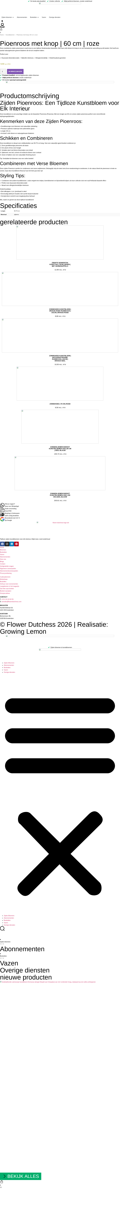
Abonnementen (5, 557)
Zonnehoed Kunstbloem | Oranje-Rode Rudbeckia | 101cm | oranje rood (60, 310)
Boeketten (3, 552)
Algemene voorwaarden (8, 568)
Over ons (3, 559)
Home (2, 35)
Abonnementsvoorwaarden (9, 571)
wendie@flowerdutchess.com (11, 601)
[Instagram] (7, 544)
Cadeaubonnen (5, 577)
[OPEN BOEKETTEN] (38, 17)
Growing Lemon (23, 631)
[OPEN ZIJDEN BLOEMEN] (13, 17)
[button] (60, 793)
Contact (2, 564)
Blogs (2, 561)
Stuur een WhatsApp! (12, 506)
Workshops (4, 579)
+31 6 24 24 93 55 (8, 599)
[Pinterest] (16, 544)
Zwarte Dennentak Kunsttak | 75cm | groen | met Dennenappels (60, 264)
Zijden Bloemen (9, 663)
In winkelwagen (15, 71)
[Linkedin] (11, 544)
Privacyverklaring (6, 573)
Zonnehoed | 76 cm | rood (60, 404)
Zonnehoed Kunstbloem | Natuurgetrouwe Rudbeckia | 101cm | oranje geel (60, 358)
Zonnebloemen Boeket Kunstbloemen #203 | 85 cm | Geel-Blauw (60, 448)
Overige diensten (9, 672)
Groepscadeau (5, 593)
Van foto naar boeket (7, 588)
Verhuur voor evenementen (9, 584)
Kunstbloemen (10, 35)
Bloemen (3, 550)
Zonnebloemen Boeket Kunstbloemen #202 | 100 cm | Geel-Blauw (60, 495)
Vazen (2, 554)
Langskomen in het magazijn (9, 586)
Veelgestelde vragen (7, 566)
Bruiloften (3, 581)
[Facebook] (2, 544)
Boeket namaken (5, 591)
